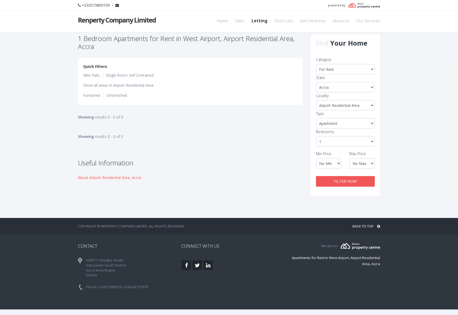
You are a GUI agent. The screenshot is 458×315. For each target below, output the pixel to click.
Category (323, 59)
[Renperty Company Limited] (360, 245)
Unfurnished (116, 95)
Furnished (91, 95)
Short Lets (283, 21)
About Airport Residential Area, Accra (109, 177)
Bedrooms (325, 131)
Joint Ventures (313, 21)
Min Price (323, 153)
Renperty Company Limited (117, 19)
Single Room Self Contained (130, 75)
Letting (259, 21)
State (320, 77)
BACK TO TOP (364, 226)
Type (320, 113)
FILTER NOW (345, 181)
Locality (322, 95)
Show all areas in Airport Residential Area (118, 85)
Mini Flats (91, 75)
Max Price (357, 153)
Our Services (368, 21)
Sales (240, 21)
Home (222, 21)
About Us (341, 21)
